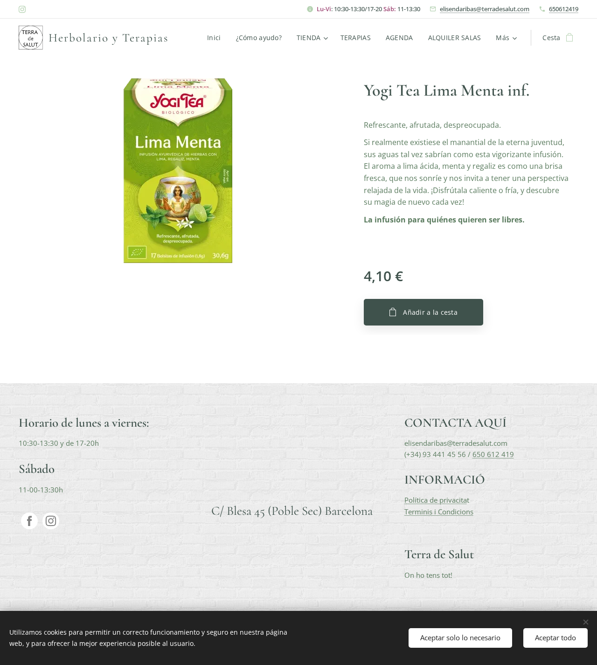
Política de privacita (435, 500)
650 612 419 (493, 454)
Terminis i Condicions (438, 511)
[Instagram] (22, 9)
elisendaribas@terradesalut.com (484, 9)
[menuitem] (216, 37)
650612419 (563, 9)
